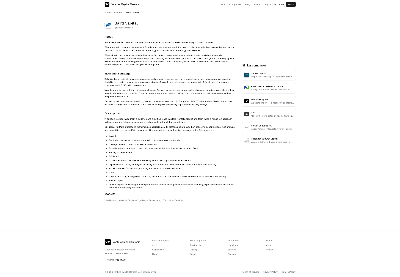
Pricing (193, 249)
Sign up (290, 4)
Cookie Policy (288, 272)
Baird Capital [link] (132, 12)
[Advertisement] (170, 214)
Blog (154, 254)
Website (269, 249)
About (268, 245)
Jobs (154, 245)
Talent (193, 254)
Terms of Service (250, 272)
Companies (118, 12)
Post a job (279, 4)
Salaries (232, 249)
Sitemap (232, 254)
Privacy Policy (270, 272)
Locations (233, 245)
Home (107, 12)
